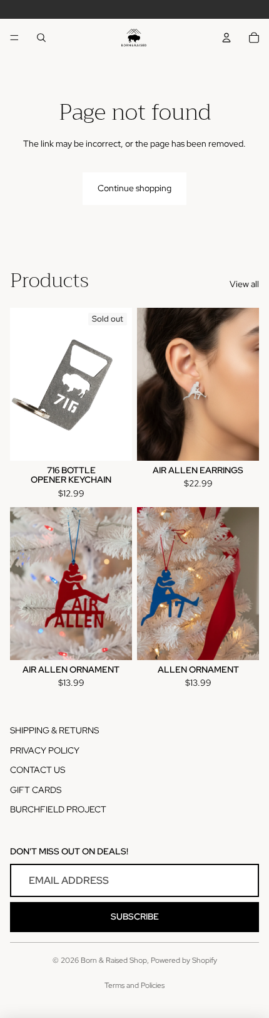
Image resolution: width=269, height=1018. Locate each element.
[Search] (41, 37)
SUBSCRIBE (135, 916)
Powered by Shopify (184, 960)
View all (244, 284)
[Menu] (14, 37)
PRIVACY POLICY (44, 750)
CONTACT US (37, 769)
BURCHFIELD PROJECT (58, 809)
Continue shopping (134, 188)
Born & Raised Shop (114, 960)
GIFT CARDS (35, 789)
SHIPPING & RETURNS (54, 730)
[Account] (226, 37)
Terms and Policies (134, 985)
